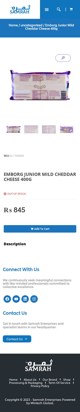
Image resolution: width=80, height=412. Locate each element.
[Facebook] (7, 299)
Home (13, 25)
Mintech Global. (42, 403)
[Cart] (71, 9)
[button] (47, 9)
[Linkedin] (25, 299)
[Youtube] (16, 299)
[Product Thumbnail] (63, 58)
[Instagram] (34, 299)
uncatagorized (31, 25)
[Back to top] (70, 402)
